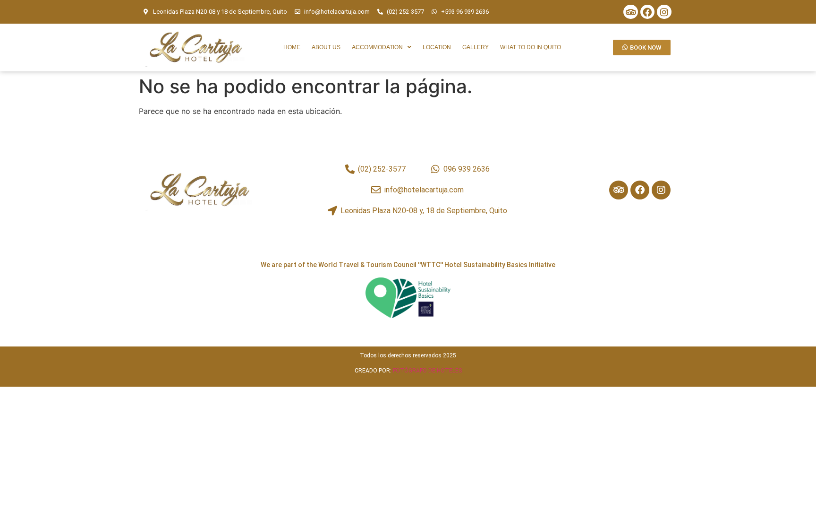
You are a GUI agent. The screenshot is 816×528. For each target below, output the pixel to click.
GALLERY (475, 47)
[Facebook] (647, 12)
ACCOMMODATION (377, 47)
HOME (291, 47)
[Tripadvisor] (630, 12)
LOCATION (437, 47)
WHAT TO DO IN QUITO (530, 47)
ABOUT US (326, 47)
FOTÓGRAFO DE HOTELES (427, 370)
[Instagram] (664, 12)
